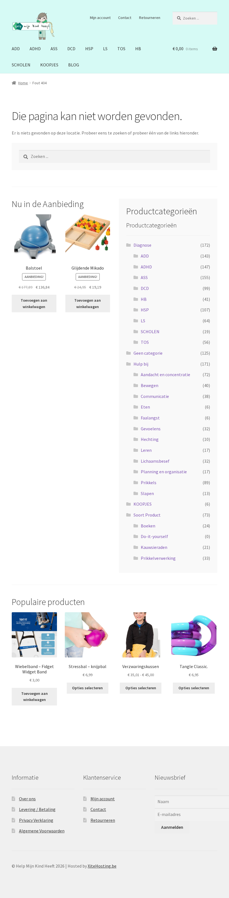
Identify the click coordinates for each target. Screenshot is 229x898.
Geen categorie (148, 353)
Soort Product (147, 515)
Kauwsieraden (154, 547)
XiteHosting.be (102, 866)
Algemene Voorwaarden (42, 831)
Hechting (150, 439)
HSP (89, 48)
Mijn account (100, 17)
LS (105, 48)
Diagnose (142, 245)
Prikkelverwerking (158, 558)
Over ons (27, 798)
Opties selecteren (87, 687)
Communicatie (155, 396)
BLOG (73, 65)
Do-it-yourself (154, 536)
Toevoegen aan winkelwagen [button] (34, 303)
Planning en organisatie (164, 471)
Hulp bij (140, 364)
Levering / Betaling (37, 809)
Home (23, 82)
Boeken (148, 526)
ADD (16, 48)
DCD (71, 48)
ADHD (35, 48)
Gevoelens (151, 428)
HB (138, 48)
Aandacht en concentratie (165, 374)
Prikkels (148, 482)
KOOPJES (49, 65)
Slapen (147, 493)
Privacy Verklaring (36, 820)
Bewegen (149, 385)
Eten (145, 407)
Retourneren (149, 17)
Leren (146, 450)
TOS (121, 48)
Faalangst (150, 418)
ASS (54, 48)
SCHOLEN (21, 65)
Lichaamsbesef (155, 461)
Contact (124, 17)
